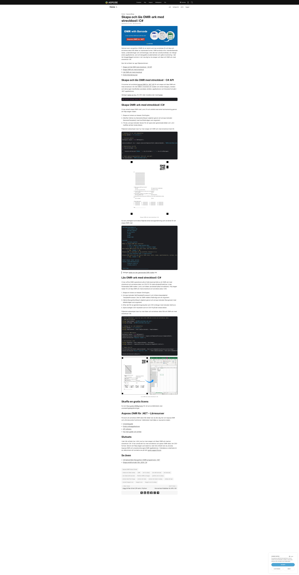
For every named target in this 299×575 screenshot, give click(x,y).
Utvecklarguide (128, 424)
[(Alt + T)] (116, 7)
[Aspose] (111, 2)
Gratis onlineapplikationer (131, 426)
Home (112, 7)
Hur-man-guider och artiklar (132, 432)
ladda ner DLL (132, 95)
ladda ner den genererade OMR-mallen (141, 272)
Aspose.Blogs (130, 14)
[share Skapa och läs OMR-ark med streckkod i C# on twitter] (141, 493)
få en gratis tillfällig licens (134, 406)
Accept (283, 564)
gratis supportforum (154, 450)
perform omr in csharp (158, 475)
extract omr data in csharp (155, 479)
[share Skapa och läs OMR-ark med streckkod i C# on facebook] (151, 493)
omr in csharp (146, 472)
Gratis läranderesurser (130, 75)
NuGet (160, 95)
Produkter (138, 2)
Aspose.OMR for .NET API (145, 84)
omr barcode (167, 472)
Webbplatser (158, 2)
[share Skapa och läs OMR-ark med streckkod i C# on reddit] (148, 493)
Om (165, 2)
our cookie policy (286, 561)
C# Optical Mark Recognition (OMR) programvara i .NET (141, 460)
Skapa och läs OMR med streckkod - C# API (137, 67)
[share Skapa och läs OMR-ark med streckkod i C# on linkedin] (145, 493)
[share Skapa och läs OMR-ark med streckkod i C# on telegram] (158, 493)
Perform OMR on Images (143, 475)
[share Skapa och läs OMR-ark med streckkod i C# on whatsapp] (155, 493)
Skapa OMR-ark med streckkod (133, 69)
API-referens (127, 429)
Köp (145, 2)
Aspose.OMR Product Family (130, 469)
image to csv (139, 482)
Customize (277, 568)
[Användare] (188, 2)
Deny (289, 568)
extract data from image (129, 479)
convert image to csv (128, 482)
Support (151, 2)
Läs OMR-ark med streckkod (132, 72)
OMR (139, 472)
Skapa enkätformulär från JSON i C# (135, 462)
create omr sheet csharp (129, 472)
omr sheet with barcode (129, 475)
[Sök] (192, 2)
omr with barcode (156, 472)
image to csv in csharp (151, 482)
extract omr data (142, 479)
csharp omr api (168, 479)
